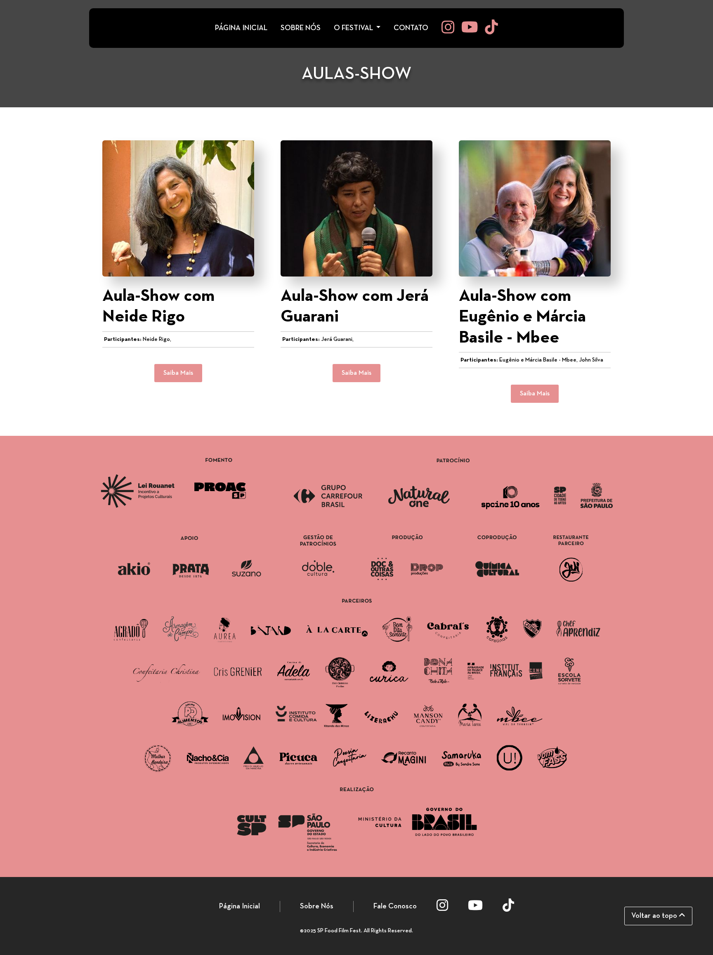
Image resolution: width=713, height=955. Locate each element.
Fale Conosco (395, 906)
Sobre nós (301, 28)
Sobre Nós (316, 906)
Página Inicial (239, 906)
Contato (411, 28)
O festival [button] (354, 28)
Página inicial (241, 28)
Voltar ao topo (655, 916)
